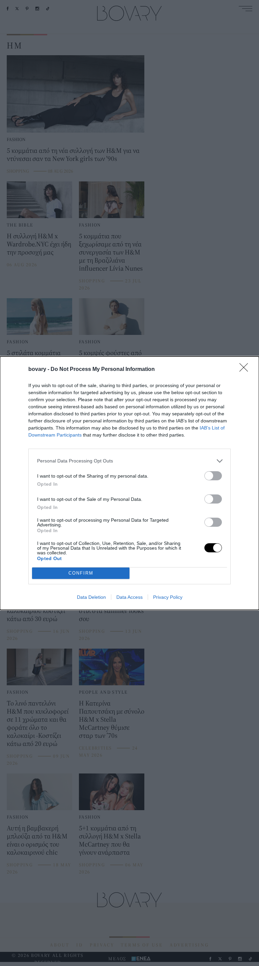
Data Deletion (91, 597)
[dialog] (129, 483)
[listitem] (129, 460)
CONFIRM (80, 573)
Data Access (129, 597)
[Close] (245, 369)
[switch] (213, 475)
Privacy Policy (167, 597)
